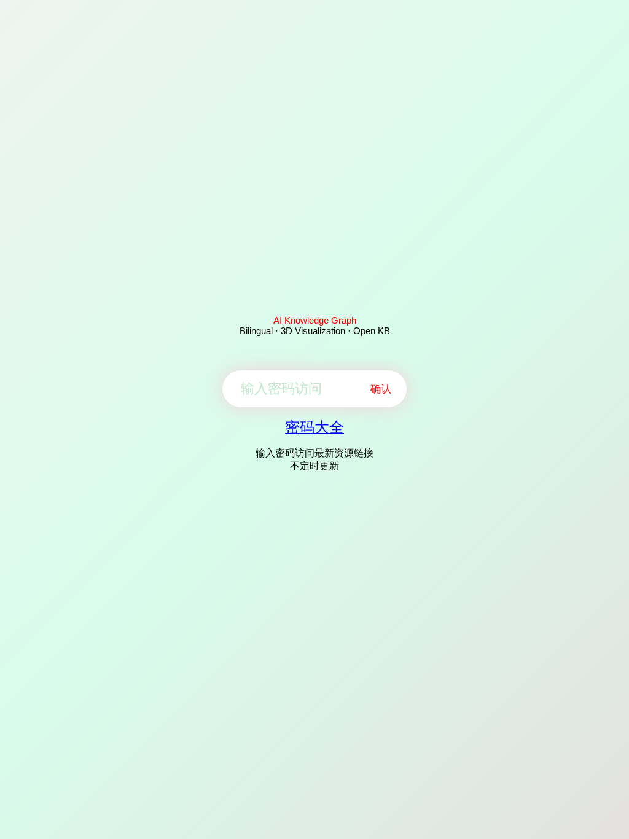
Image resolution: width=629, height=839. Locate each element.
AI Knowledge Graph (314, 320)
